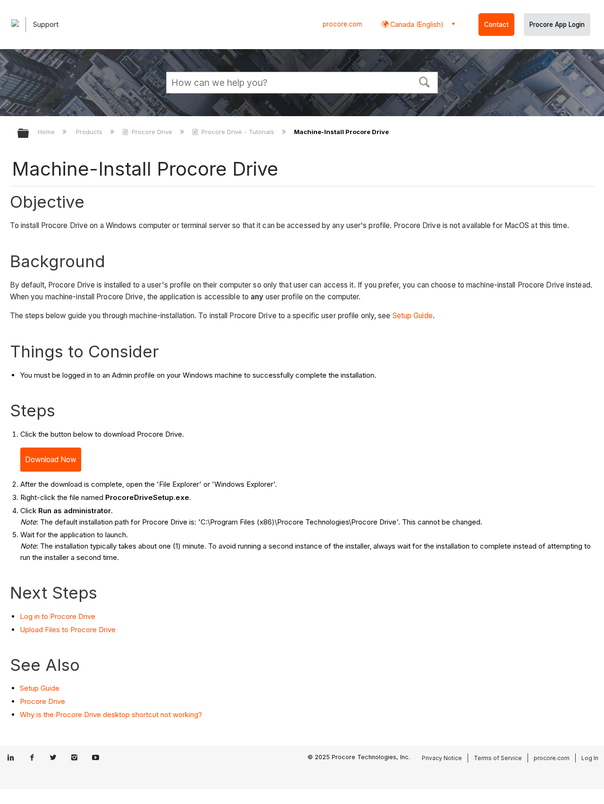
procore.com (342, 24)
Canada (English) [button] (416, 24)
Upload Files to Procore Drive (68, 629)
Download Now (50, 459)
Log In (589, 758)
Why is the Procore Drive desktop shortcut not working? (111, 714)
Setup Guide (413, 315)
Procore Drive (152, 131)
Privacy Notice (442, 758)
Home (47, 131)
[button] (424, 81)
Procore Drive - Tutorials (238, 131)
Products (90, 131)
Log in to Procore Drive (57, 616)
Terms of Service (498, 758)
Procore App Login (557, 24)
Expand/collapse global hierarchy (29, 134)
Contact (496, 24)
